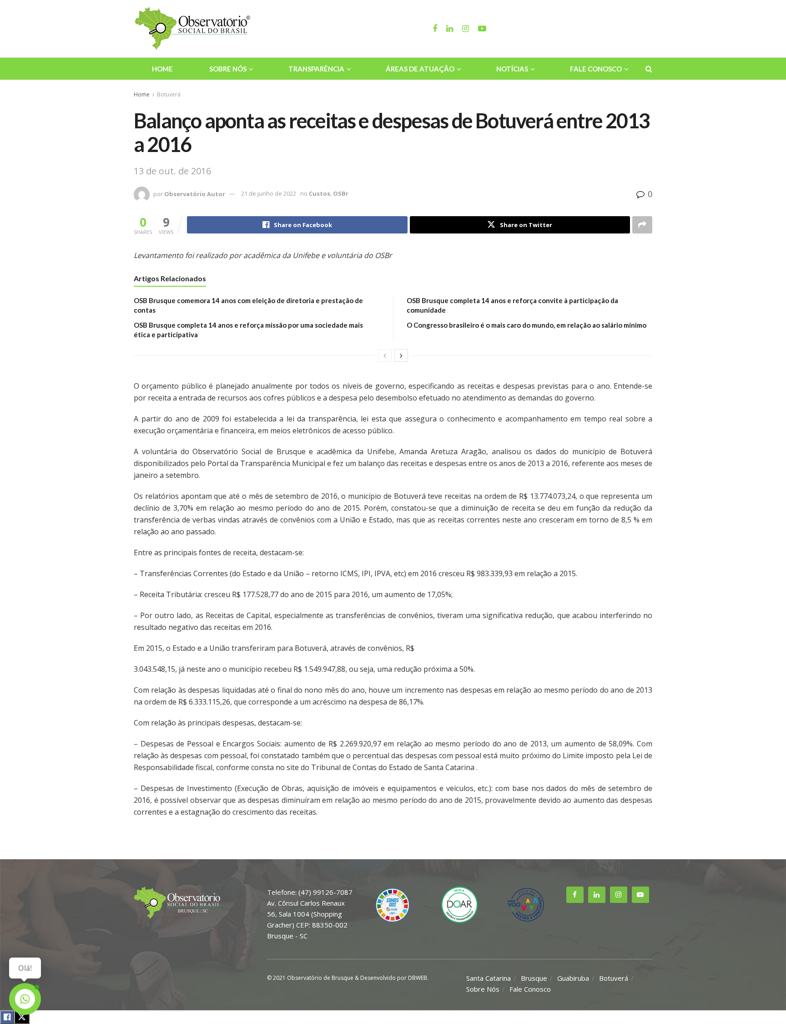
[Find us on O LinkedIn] (596, 895)
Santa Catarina (488, 978)
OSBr (340, 193)
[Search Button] (648, 69)
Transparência (316, 69)
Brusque (534, 978)
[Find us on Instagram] (618, 895)
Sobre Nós (228, 69)
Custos (319, 193)
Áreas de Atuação (420, 69)
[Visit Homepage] (194, 28)
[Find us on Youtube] (640, 895)
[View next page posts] (401, 355)
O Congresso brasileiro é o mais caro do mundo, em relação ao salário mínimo (526, 325)
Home (162, 69)
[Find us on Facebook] (575, 895)
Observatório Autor (194, 193)
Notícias (512, 69)
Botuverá (169, 94)
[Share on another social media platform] (642, 224)
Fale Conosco (596, 69)
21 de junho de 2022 (268, 193)
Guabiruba (573, 978)
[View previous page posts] (385, 355)
